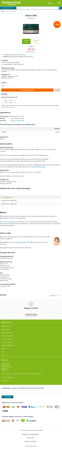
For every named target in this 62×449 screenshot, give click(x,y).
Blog (3, 355)
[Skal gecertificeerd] (23, 420)
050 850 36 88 (5, 370)
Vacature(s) (5, 380)
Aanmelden (7, 397)
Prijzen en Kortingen (7, 339)
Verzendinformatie (7, 332)
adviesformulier (21, 242)
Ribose (7, 11)
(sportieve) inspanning (10, 222)
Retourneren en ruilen (8, 336)
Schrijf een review (31, 315)
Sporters (13, 120)
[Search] (60, 8)
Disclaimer (4, 348)
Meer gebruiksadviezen (38, 167)
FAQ (3, 352)
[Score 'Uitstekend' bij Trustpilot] (31, 420)
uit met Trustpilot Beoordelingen (31, 430)
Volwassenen (20, 120)
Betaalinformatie (6, 326)
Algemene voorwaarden (8, 345)
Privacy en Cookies (7, 342)
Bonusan (32, 18)
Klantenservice (6, 329)
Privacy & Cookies (30, 441)
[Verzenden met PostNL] (13, 420)
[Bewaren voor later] (57, 90)
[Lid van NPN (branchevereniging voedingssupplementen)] (17, 420)
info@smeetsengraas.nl (8, 377)
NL (51, 3)
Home (2, 11)
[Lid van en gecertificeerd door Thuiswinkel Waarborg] (6, 420)
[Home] (11, 3)
